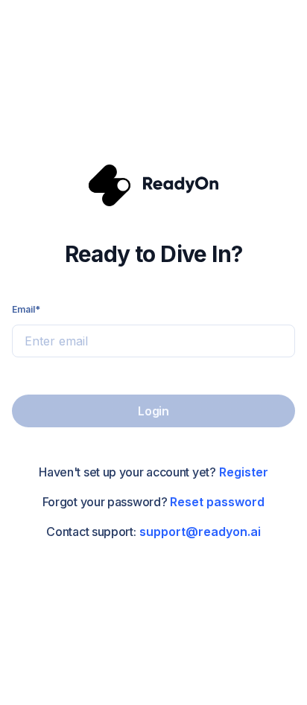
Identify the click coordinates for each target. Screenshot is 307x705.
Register (243, 472)
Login (153, 410)
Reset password (217, 501)
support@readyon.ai (200, 531)
